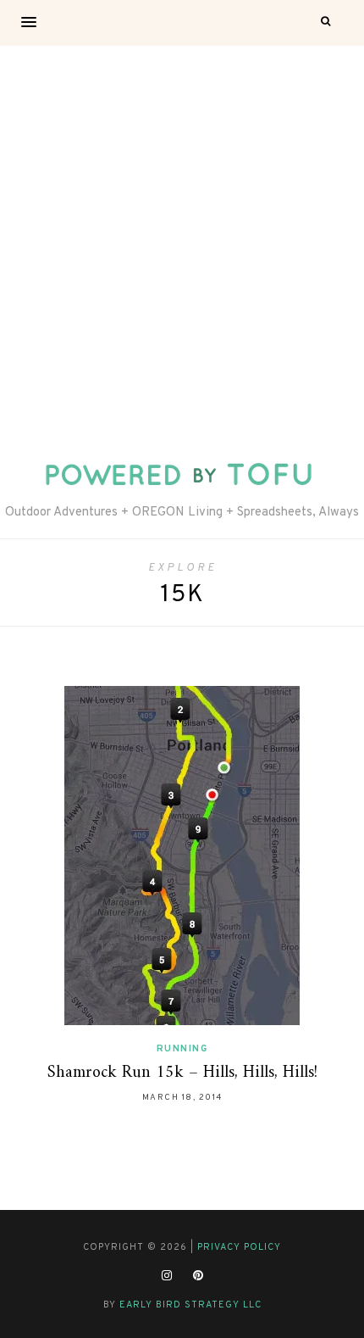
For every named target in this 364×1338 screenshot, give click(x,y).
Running (182, 1049)
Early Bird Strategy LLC (190, 1305)
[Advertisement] (182, 236)
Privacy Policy (239, 1247)
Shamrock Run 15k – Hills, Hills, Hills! (182, 1073)
